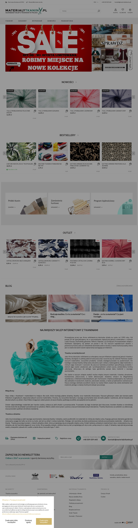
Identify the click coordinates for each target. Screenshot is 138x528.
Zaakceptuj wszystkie (44, 521)
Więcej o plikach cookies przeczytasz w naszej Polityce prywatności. (21, 514)
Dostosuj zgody (28, 521)
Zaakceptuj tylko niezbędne (11, 521)
